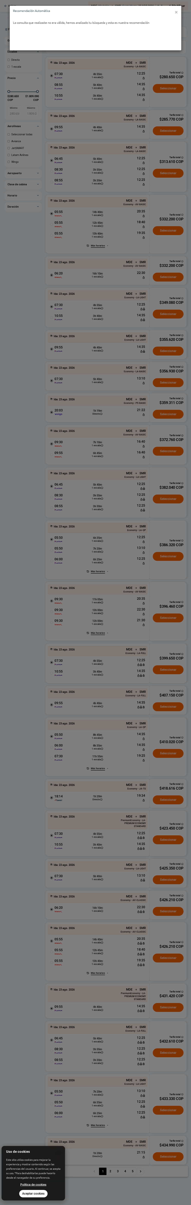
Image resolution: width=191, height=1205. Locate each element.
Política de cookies (33, 1184)
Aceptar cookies (33, 1193)
